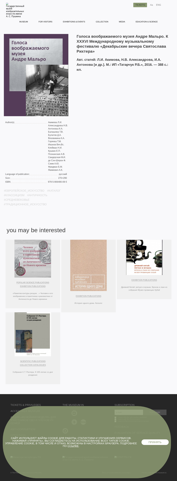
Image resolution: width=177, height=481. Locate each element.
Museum (23, 22)
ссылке (73, 446)
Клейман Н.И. (55, 148)
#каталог (54, 190)
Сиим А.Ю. (53, 163)
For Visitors (45, 22)
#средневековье (16, 199)
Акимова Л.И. (55, 122)
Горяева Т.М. (54, 141)
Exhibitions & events (74, 22)
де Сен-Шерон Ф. (57, 160)
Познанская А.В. (56, 154)
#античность (37, 195)
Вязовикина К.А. (56, 138)
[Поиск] (129, 5)
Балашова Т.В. (55, 132)
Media (122, 22)
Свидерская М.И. (57, 157)
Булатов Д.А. (54, 135)
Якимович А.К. (55, 170)
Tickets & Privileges (26, 405)
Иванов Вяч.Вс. (56, 144)
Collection (102, 22)
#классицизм (14, 195)
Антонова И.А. (55, 129)
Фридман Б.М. (55, 167)
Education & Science (147, 22)
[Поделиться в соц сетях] (167, 5)
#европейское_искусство (24, 190)
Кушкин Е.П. (54, 151)
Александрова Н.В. (58, 125)
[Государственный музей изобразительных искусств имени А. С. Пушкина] (15, 16)
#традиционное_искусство (25, 204)
